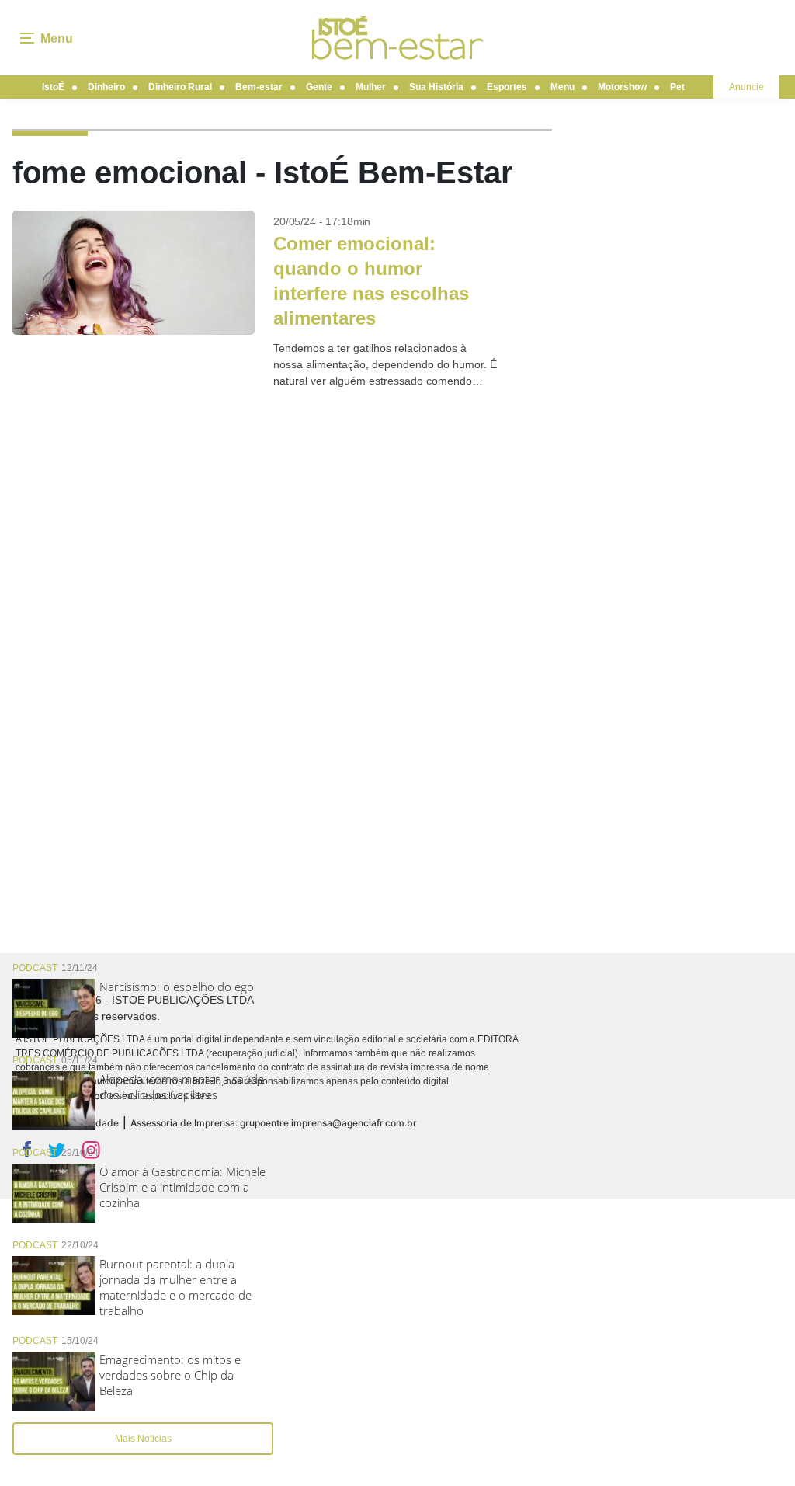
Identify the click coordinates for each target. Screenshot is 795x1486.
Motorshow (622, 87)
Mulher (371, 87)
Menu (562, 87)
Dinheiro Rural (180, 87)
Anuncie (746, 87)
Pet (677, 87)
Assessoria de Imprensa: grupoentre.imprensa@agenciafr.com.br (273, 1123)
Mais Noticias (143, 1438)
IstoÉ (53, 87)
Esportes (507, 87)
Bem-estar (259, 87)
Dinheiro (106, 87)
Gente (319, 87)
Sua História (436, 87)
